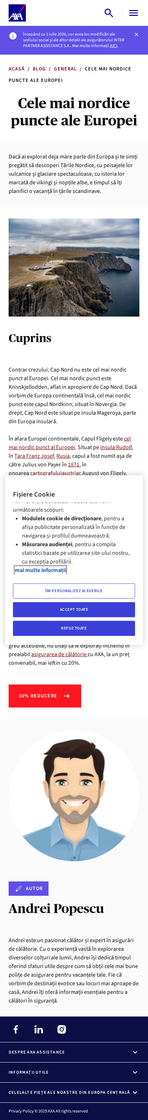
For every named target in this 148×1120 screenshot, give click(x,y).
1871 (73, 465)
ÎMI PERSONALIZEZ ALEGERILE (74, 591)
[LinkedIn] (39, 1029)
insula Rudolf (116, 447)
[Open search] (109, 13)
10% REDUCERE (38, 696)
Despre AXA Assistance (37, 1052)
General (65, 69)
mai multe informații (40, 570)
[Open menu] (132, 13)
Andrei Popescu (56, 908)
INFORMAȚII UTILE (28, 1072)
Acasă (17, 69)
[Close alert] (136, 34)
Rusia (63, 456)
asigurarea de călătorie (59, 654)
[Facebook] (16, 1029)
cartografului (46, 473)
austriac (71, 473)
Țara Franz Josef (34, 456)
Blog (39, 69)
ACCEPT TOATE (74, 610)
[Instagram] (62, 1029)
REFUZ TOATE (74, 628)
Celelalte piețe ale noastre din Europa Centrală (69, 1092)
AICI (113, 46)
